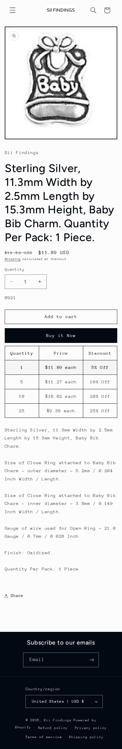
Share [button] (17, 595)
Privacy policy (91, 728)
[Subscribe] (92, 659)
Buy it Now (61, 335)
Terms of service (43, 737)
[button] (12, 10)
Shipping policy (86, 737)
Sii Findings (57, 720)
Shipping (13, 259)
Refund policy (53, 728)
